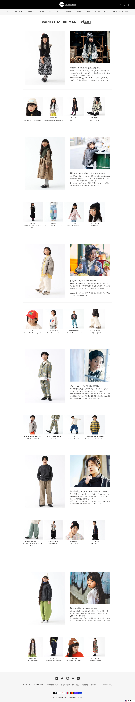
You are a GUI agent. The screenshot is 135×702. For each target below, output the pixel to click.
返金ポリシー (95, 685)
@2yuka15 (75, 280)
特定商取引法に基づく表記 (70, 685)
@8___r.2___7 (77, 386)
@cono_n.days (77, 68)
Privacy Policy (107, 685)
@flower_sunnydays (79, 173)
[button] (130, 701)
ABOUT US (27, 685)
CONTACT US (38, 685)
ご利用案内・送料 (52, 685)
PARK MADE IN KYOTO (64, 697)
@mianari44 (75, 608)
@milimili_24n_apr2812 (81, 491)
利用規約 (85, 685)
